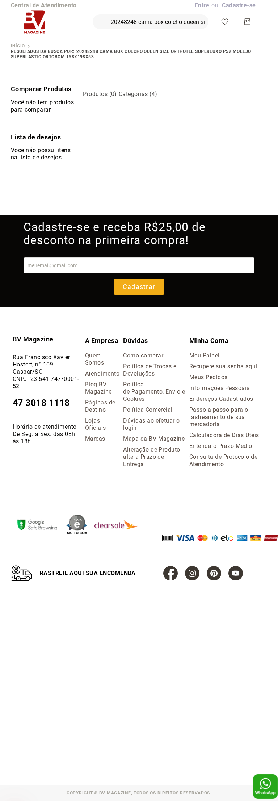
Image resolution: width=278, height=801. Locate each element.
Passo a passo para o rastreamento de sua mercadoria (218, 417)
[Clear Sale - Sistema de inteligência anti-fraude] (119, 525)
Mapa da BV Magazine (154, 438)
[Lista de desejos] (224, 21)
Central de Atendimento (44, 5)
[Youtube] (235, 573)
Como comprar (143, 355)
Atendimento (102, 373)
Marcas (95, 438)
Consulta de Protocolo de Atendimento (223, 460)
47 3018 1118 (41, 403)
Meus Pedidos (208, 377)
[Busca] (98, 18)
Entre (202, 5)
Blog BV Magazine (98, 388)
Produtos (100, 94)
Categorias (138, 94)
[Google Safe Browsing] (40, 525)
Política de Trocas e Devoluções (150, 370)
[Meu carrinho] (247, 21)
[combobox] (150, 21)
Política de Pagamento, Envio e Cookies (154, 391)
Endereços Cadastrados (221, 398)
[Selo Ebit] (80, 525)
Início (18, 46)
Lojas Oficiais (95, 424)
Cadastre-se (239, 5)
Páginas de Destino (100, 406)
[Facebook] (170, 573)
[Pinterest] (214, 573)
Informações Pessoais (219, 388)
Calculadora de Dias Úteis (224, 435)
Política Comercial (148, 409)
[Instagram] (192, 573)
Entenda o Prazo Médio (220, 446)
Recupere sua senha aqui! (224, 366)
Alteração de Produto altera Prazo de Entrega (151, 456)
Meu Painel (204, 355)
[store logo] (34, 21)
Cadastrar (139, 286)
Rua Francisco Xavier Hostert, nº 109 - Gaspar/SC (41, 364)
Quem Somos (94, 359)
